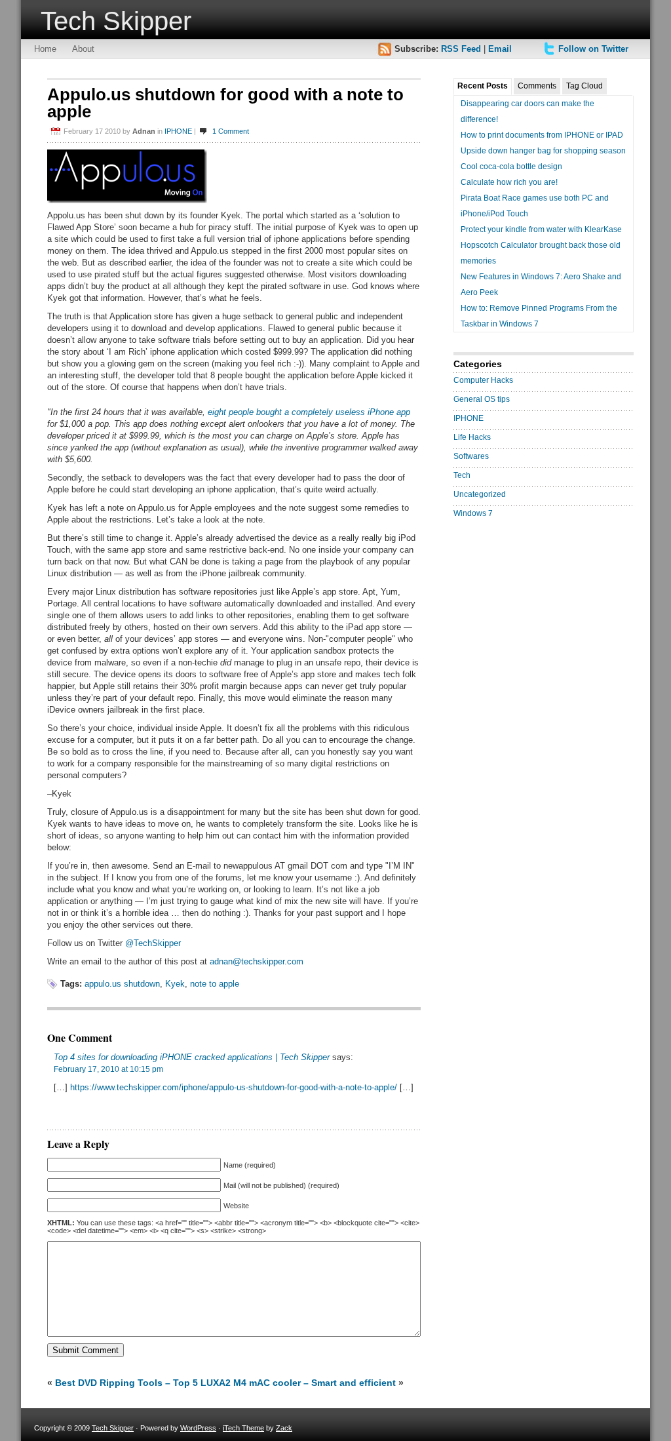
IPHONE (178, 131)
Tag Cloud (584, 85)
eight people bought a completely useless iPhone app (309, 412)
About (83, 49)
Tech (461, 475)
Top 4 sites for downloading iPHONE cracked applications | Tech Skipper (192, 1057)
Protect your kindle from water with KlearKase (541, 229)
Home (45, 49)
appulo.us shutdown (122, 984)
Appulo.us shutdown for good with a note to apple (225, 103)
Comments (537, 85)
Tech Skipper (116, 21)
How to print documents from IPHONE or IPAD (542, 135)
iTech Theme (243, 1428)
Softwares (471, 456)
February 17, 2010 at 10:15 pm (108, 1069)
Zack (284, 1428)
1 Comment (230, 131)
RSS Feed (461, 49)
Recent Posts (482, 85)
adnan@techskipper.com (256, 961)
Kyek (175, 984)
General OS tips (481, 399)
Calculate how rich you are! (509, 182)
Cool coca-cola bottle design (511, 166)
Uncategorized (479, 494)
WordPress (198, 1428)
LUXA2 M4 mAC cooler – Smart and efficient (298, 1382)
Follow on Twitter (593, 49)
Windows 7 (473, 513)
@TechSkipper (153, 943)
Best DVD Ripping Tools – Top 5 (126, 1382)
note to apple (214, 984)
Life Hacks (472, 437)
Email (500, 49)
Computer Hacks (483, 380)
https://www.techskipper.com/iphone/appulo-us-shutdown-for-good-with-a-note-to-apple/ (233, 1087)
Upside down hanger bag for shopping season (543, 150)
